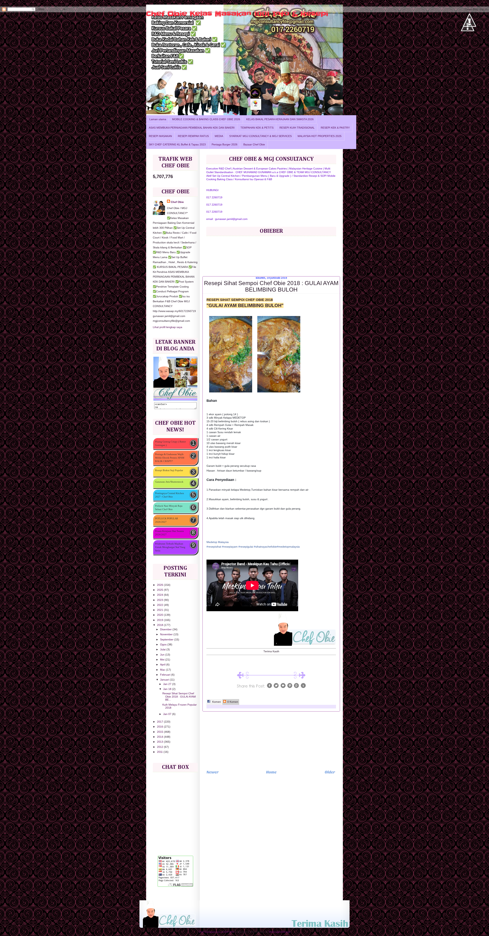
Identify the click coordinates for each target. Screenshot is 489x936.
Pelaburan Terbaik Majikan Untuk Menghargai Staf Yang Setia (170, 547)
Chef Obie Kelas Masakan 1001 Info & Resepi (237, 13)
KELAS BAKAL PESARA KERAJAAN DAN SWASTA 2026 (280, 119)
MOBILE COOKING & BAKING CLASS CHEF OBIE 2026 (206, 119)
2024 (160, 594)
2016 (160, 726)
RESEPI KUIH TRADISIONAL (297, 127)
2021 (160, 610)
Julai (163, 649)
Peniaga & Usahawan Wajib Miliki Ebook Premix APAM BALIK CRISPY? (169, 458)
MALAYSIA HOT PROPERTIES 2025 (320, 136)
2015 (160, 731)
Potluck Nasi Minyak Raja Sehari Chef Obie (168, 507)
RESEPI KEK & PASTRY (335, 127)
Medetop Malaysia (217, 542)
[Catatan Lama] (330, 773)
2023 (160, 600)
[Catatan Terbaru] (212, 773)
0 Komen (232, 701)
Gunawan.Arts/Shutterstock (169, 481)
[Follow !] (468, 42)
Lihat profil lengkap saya (167, 327)
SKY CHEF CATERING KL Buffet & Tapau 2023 (177, 144)
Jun (162, 654)
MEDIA (219, 136)
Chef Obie (177, 202)
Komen (216, 701)
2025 (160, 589)
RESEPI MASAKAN (160, 136)
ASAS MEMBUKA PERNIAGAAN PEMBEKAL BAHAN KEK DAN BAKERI (192, 127)
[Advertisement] (271, 740)
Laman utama (157, 119)
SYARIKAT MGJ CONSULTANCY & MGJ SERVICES (260, 136)
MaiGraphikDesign (280, 932)
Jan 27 (167, 684)
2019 (160, 620)
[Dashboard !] (469, 38)
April (163, 664)
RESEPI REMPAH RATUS (193, 136)
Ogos (163, 644)
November (166, 634)
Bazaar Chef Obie (254, 144)
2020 (160, 614)
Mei (162, 659)
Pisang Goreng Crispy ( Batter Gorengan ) (170, 443)
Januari (165, 679)
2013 (160, 741)
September (167, 639)
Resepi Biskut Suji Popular (169, 470)
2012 (160, 747)
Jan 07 (167, 714)
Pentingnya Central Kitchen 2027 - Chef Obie (169, 495)
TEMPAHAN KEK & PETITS (257, 127)
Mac (163, 669)
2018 (160, 625)
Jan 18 (167, 689)
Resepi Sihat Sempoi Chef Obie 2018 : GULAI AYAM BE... (179, 696)
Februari (165, 674)
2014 (160, 736)
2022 (160, 605)
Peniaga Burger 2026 (224, 144)
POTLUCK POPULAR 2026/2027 (166, 520)
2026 (160, 584)
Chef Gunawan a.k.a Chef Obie (216, 932)
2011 (160, 751)
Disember (166, 629)
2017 (160, 721)
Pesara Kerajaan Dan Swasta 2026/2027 (169, 533)
